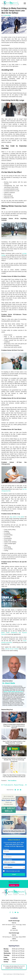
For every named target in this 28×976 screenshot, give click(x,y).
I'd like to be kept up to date (12, 871)
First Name (6, 849)
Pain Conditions (12, 780)
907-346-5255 (14, 930)
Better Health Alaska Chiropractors (13, 691)
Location (5, 865)
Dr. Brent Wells (8, 683)
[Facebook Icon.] (10, 912)
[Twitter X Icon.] (12, 912)
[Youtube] (15, 912)
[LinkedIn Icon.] (17, 912)
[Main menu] (22, 3)
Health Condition (7, 860)
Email (4, 854)
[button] (15, 790)
